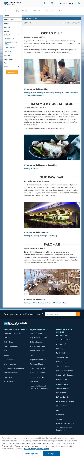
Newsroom (60, 415)
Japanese (7, 27)
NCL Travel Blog (10, 381)
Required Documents (38, 359)
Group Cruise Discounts (65, 375)
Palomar (8, 51)
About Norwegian (63, 388)
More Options (31, 453)
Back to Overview (72, 23)
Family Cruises (61, 353)
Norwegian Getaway (31, 236)
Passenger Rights (36, 364)
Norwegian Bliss (30, 92)
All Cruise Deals (62, 335)
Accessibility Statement (65, 401)
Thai (5, 63)
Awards (59, 419)
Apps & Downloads (37, 351)
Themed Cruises (62, 366)
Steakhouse (8, 59)
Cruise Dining (27, 18)
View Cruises (12, 72)
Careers (59, 410)
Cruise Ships (8, 342)
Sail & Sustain (61, 406)
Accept (51, 453)
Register (61, 3)
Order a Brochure (36, 342)
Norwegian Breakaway (45, 92)
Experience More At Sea (13, 333)
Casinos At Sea (61, 362)
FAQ (31, 355)
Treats (6, 67)
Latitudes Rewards (11, 373)
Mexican (7, 31)
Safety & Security (62, 397)
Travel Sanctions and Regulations (64, 429)
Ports (5, 351)
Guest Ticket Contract (38, 368)
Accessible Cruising (37, 346)
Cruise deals (21, 11)
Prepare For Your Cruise (39, 337)
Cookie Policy (30, 448)
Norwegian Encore (62, 92)
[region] (42, 446)
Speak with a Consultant (39, 389)
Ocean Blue (9, 39)
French (6, 16)
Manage (49, 11)
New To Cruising (36, 333)
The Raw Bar (10, 48)
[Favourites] (52, 3)
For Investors (61, 393)
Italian (6, 23)
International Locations (65, 423)
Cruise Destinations (11, 346)
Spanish (7, 55)
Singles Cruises (62, 357)
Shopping (60, 348)
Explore (7, 11)
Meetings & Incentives (64, 370)
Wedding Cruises (62, 379)
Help (60, 11)
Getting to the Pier (37, 377)
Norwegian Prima (30, 303)
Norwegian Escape (31, 168)
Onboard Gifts (61, 344)
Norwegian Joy (39, 95)
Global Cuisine (9, 19)
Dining (6, 355)
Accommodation (10, 364)
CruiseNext (8, 377)
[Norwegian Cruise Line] (12, 3)
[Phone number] (78, 3)
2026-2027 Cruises (63, 340)
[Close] (80, 438)
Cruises (6, 337)
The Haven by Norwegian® (14, 368)
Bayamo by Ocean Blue (11, 43)
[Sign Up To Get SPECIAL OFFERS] (78, 314)
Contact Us (34, 381)
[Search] (45, 3)
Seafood (7, 35)
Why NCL (36, 11)
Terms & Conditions (37, 373)
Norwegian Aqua (60, 303)
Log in (71, 3)
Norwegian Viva (44, 303)
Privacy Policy (42, 448)
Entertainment (9, 359)
